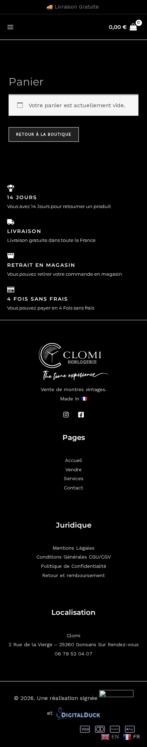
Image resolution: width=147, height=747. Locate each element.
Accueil (73, 460)
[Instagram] (66, 414)
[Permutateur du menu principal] (10, 26)
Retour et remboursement (73, 575)
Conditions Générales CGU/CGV (73, 557)
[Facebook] (81, 414)
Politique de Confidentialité (73, 566)
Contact (73, 488)
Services (73, 478)
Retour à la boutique (43, 134)
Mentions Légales (73, 548)
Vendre (73, 469)
